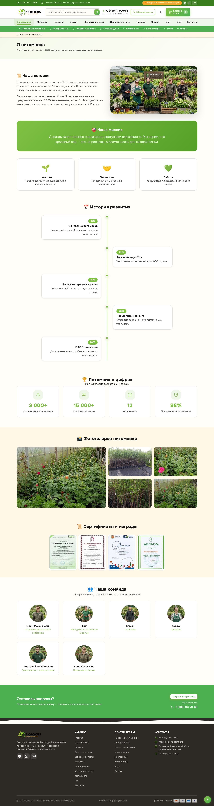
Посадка (140, 22)
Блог (168, 22)
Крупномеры (121, 761)
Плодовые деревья (125, 747)
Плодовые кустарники (126, 737)
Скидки (155, 22)
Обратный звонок (144, 12)
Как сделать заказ (84, 771)
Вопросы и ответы (94, 22)
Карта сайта (81, 775)
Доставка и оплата (120, 22)
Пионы (118, 771)
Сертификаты (82, 766)
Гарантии (58, 22)
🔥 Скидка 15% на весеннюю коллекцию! (162, 3)
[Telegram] (184, 3)
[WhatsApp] (189, 3)
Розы (117, 766)
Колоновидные (122, 752)
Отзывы (74, 22)
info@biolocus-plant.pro (171, 741)
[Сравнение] (160, 12)
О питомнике (24, 22)
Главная (21, 34)
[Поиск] (97, 12)
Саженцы (42, 22)
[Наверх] (207, 799)
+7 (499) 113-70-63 (117, 10)
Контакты (192, 22)
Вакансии (80, 785)
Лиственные (121, 756)
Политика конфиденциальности (113, 800)
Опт (179, 22)
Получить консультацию (184, 696)
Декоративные (122, 742)
